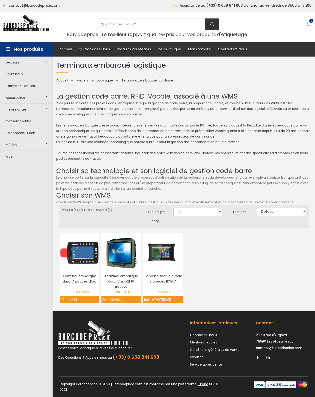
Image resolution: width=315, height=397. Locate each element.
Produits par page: (156, 216)
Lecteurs (13, 62)
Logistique (105, 80)
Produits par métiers (134, 49)
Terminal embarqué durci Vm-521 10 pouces (121, 281)
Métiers (12, 144)
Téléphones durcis (21, 133)
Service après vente (206, 364)
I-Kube (203, 384)
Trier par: (239, 212)
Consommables (19, 121)
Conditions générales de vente (215, 349)
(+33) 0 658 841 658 (136, 357)
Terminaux (14, 74)
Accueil (65, 49)
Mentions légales (203, 342)
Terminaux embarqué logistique (147, 80)
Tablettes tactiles (20, 86)
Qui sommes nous (94, 49)
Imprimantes (16, 109)
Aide (9, 156)
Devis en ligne (169, 49)
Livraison (197, 357)
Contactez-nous (232, 49)
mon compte (199, 49)
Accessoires (15, 97)
